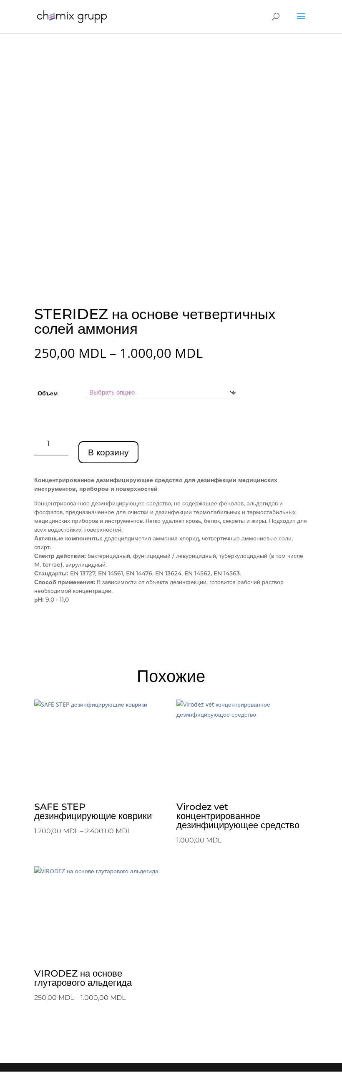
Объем (48, 393)
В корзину (108, 452)
